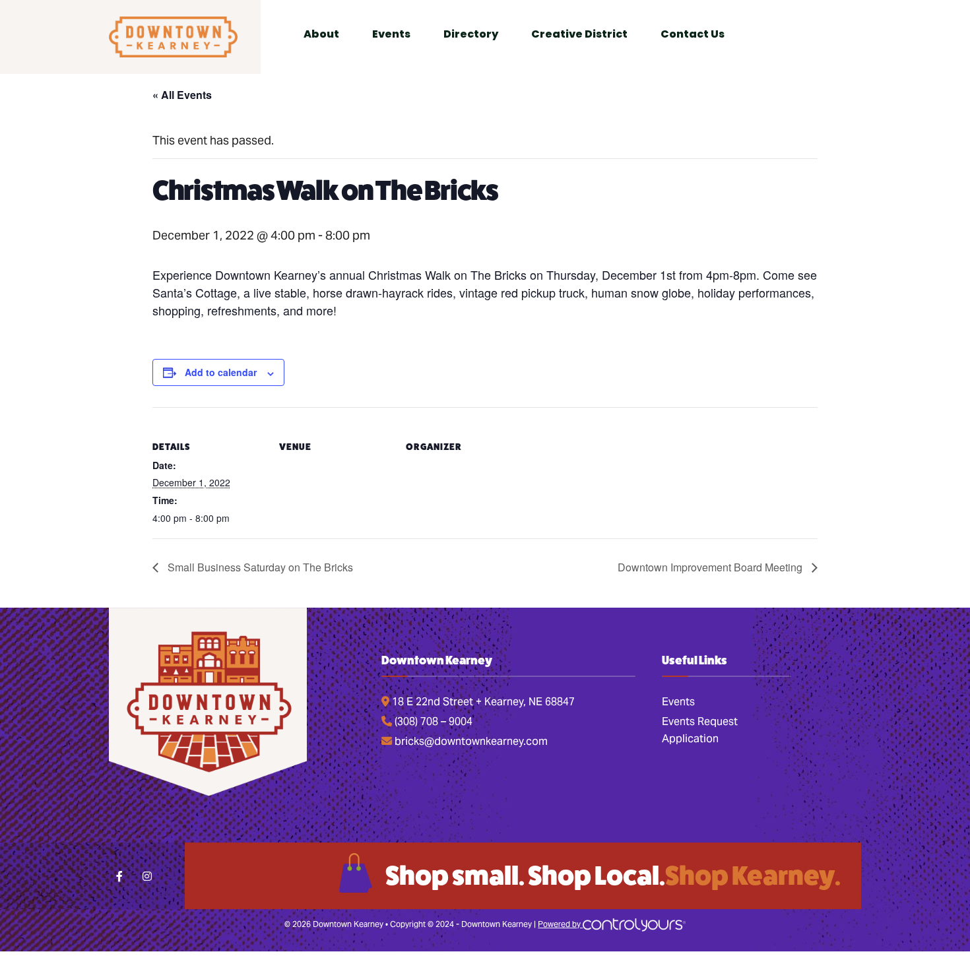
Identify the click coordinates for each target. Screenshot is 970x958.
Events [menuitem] (391, 34)
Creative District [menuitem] (579, 34)
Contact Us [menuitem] (693, 34)
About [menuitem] (321, 34)
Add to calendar (221, 372)
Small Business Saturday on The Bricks (259, 567)
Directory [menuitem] (470, 34)
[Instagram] (146, 875)
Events (678, 702)
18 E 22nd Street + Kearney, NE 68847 (482, 702)
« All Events (182, 94)
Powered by (560, 924)
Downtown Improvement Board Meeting (711, 567)
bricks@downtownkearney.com (470, 741)
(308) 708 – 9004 (432, 721)
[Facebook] (120, 875)
